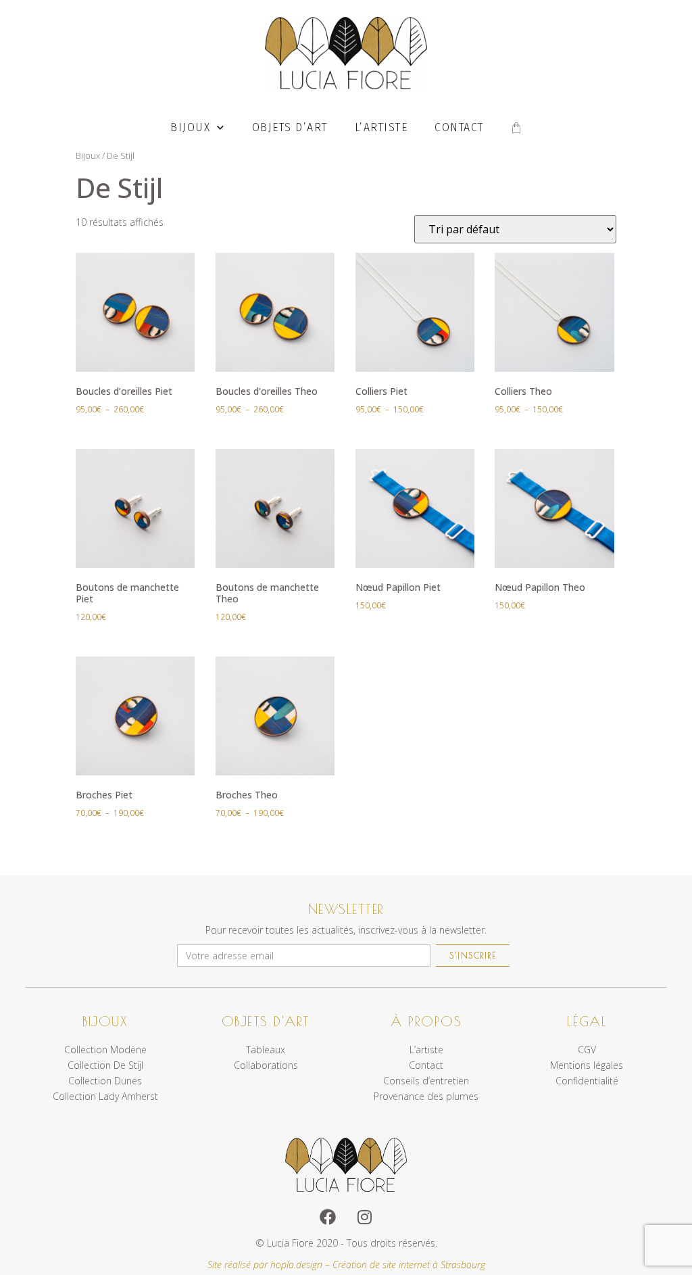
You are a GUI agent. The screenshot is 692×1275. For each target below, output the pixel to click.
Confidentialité (586, 1080)
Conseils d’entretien (426, 1080)
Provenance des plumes (426, 1096)
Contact (459, 127)
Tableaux (265, 1049)
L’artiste (381, 127)
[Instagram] (364, 1217)
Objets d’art (290, 127)
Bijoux (190, 127)
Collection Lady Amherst (105, 1096)
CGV (587, 1049)
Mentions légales (586, 1065)
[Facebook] (328, 1217)
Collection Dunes (105, 1080)
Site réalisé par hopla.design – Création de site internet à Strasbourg (346, 1264)
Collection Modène (105, 1049)
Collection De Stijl (105, 1065)
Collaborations (266, 1065)
